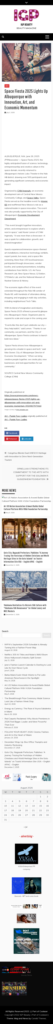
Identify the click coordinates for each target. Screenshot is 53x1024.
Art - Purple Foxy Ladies (16, 416)
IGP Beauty (26, 24)
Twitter (27, 433)
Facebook (12, 433)
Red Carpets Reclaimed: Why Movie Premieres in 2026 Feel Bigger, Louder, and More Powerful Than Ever (27, 721)
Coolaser (43, 1015)
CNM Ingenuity (24, 190)
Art (6, 86)
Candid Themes (39, 1018)
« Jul (25, 827)
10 (5, 805)
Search (5, 631)
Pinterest (12, 438)
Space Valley (33, 197)
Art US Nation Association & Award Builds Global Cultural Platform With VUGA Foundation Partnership (27, 688)
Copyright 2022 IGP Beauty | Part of (22, 1015)
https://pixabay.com (22, 409)
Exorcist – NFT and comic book (26, 896)
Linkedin (27, 438)
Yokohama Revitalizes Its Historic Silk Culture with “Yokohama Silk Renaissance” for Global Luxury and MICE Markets (25, 608)
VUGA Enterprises (25, 866)
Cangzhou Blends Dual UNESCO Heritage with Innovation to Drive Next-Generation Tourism (25, 456)
